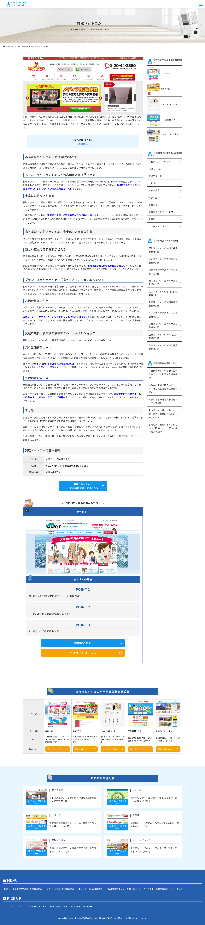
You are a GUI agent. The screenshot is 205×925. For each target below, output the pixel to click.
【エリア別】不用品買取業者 (89, 888)
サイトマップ (176, 888)
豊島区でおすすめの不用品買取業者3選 (163, 304)
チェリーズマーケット (160, 161)
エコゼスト (8, 906)
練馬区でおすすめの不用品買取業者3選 (163, 271)
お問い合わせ (162, 888)
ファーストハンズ (157, 226)
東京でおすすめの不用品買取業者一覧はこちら (83, 485)
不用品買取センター (58, 906)
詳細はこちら (83, 643)
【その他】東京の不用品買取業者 (59, 888)
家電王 (152, 219)
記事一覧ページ (134, 888)
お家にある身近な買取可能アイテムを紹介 (163, 401)
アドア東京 (154, 190)
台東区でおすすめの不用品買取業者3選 (163, 347)
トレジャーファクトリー (81, 906)
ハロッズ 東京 (155, 169)
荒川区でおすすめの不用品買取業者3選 (163, 282)
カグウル (153, 197)
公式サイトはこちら (83, 653)
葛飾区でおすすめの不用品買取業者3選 (163, 250)
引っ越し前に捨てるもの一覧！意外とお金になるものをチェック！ (163, 414)
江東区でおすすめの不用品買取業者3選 (163, 325)
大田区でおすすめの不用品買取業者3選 (163, 314)
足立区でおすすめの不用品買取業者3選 (163, 260)
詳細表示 (83, 143)
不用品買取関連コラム (114, 888)
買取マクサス (155, 176)
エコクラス (21, 906)
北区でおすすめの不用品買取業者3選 (163, 293)
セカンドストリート (38, 906)
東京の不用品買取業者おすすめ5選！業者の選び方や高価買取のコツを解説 (103, 918)
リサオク (153, 183)
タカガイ (153, 205)
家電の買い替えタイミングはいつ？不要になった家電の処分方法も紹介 (163, 428)
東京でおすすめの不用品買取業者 (27, 888)
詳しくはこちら (54, 749)
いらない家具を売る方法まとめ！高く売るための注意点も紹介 (163, 388)
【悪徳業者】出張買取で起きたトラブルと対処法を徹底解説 (163, 374)
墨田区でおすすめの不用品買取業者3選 (163, 336)
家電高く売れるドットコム (162, 212)
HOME (7, 888)
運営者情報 (148, 888)
